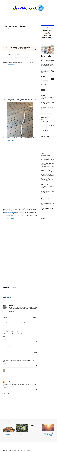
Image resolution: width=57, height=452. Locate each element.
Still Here (13, 17)
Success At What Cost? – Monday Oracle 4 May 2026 (47, 206)
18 (51, 127)
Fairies (48, 433)
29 (45, 130)
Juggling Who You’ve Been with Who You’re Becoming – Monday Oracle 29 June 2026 (47, 100)
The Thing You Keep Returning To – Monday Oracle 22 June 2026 (47, 103)
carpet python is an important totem (9, 212)
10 (49, 125)
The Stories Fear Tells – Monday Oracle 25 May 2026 (47, 201)
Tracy (5, 100)
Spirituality (47, 435)
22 (45, 128)
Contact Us (43, 17)
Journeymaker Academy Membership (30, 17)
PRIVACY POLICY (19, 444)
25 (51, 128)
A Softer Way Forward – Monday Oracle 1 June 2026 (47, 199)
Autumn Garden (32, 425)
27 (41, 130)
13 (41, 127)
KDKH (7, 369)
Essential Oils (44, 433)
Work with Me (19, 17)
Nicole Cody (11, 305)
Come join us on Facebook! (45, 136)
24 (49, 128)
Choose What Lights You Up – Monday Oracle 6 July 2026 (47, 98)
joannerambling (9, 345)
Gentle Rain (6, 318)
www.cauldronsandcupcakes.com (46, 156)
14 (43, 127)
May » (44, 133)
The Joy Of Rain (18, 436)
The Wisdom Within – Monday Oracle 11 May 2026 (47, 204)
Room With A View (6, 436)
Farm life (9, 297)
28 (43, 130)
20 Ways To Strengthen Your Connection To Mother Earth (47, 437)
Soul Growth (44, 435)
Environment (51, 432)
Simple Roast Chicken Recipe (31, 318)
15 (45, 127)
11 (51, 125)
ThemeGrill (24, 450)
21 (43, 128)
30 (47, 130)
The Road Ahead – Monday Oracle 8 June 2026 (47, 108)
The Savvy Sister (9, 381)
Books (43, 432)
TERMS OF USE (43, 218)
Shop (23, 17)
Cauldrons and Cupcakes (45, 184)
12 (53, 125)
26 (53, 128)
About (16, 17)
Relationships (44, 434)
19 (53, 127)
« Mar (41, 133)
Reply (36, 341)
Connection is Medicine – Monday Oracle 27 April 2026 (47, 209)
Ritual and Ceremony (50, 434)
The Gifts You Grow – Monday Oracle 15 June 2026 (47, 105)
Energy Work (46, 432)
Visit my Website (39, 17)
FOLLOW (43, 89)
